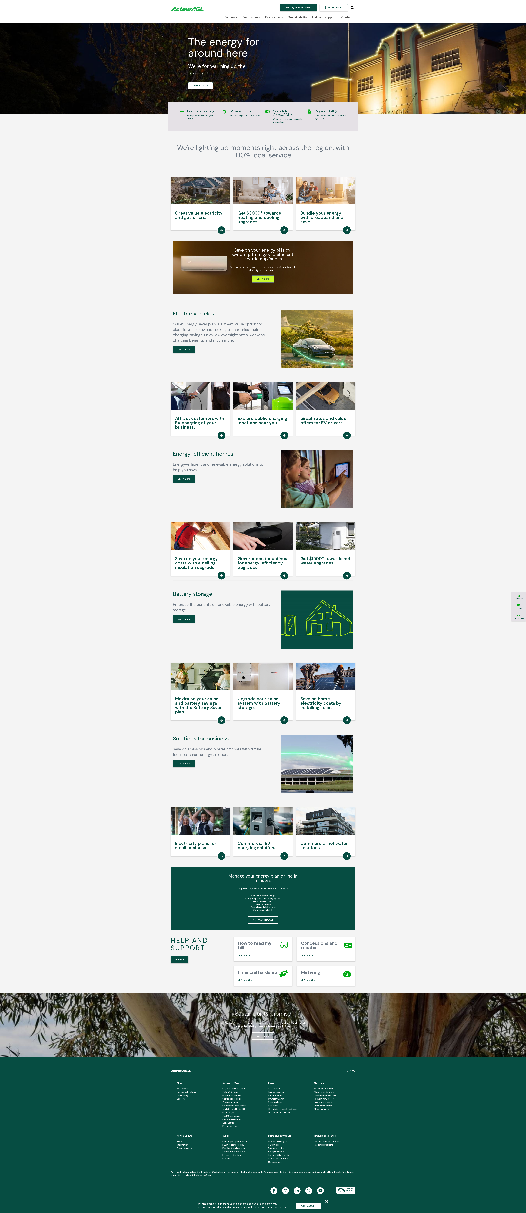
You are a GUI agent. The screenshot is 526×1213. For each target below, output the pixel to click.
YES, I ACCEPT (308, 1206)
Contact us (228, 1122)
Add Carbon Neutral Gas (234, 1109)
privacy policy (278, 1207)
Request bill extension (279, 1155)
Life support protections (234, 1141)
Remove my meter (323, 1105)
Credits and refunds (278, 1158)
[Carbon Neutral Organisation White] (345, 1190)
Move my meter (322, 1109)
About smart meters (324, 1091)
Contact (347, 17)
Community (182, 1095)
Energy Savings (184, 1148)
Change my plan (230, 1102)
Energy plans (274, 17)
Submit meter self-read (325, 1095)
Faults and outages (232, 1119)
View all (179, 959)
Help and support (324, 17)
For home (231, 17)
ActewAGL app (230, 1091)
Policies (226, 1158)
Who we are (183, 1088)
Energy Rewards (276, 1091)
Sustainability (297, 17)
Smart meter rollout (324, 1088)
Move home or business (234, 1105)
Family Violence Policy (233, 1144)
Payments (519, 617)
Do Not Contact (230, 1126)
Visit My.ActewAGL (263, 919)
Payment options (276, 1148)
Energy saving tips (231, 1155)
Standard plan (275, 1102)
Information (182, 1144)
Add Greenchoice (231, 1115)
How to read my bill (277, 1141)
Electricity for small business (282, 1109)
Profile (519, 608)
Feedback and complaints (235, 1148)
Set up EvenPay (276, 1151)
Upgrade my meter (323, 1102)
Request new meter (324, 1098)
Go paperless (275, 1162)
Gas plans (273, 1105)
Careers (181, 1098)
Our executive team (186, 1091)
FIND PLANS (199, 85)
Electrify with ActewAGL (298, 7)
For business (251, 17)
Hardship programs (323, 1144)
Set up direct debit (231, 1098)
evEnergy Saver (276, 1098)
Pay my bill (273, 1144)
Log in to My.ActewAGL (234, 1088)
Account (518, 598)
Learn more (263, 278)
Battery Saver (275, 1095)
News (179, 1141)
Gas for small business (279, 1112)
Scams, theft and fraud (233, 1151)
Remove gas (228, 1112)
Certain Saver (275, 1088)
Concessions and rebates (327, 1141)
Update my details (231, 1095)
